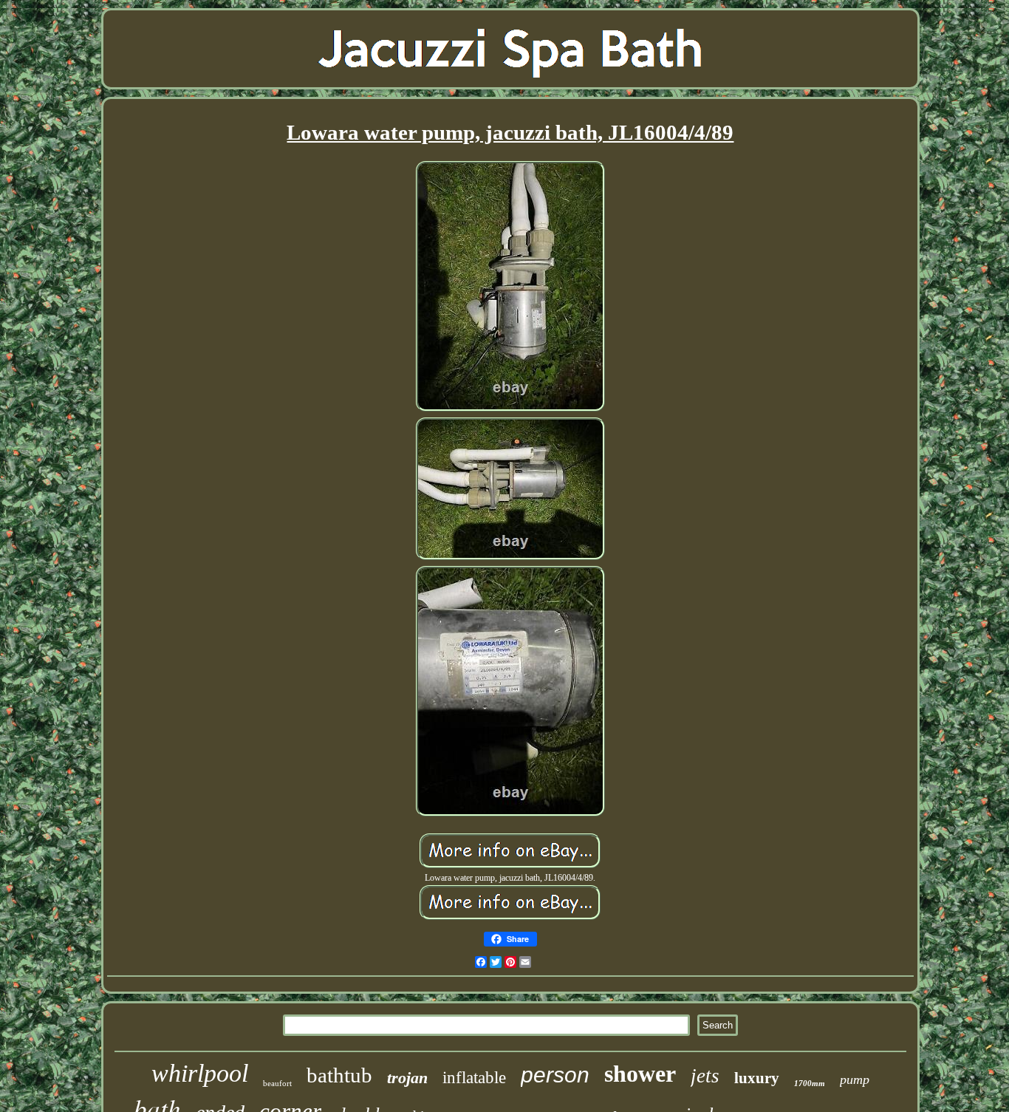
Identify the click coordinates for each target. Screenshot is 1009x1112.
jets (705, 1076)
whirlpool (199, 1073)
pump (854, 1079)
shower (640, 1073)
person (555, 1074)
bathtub (339, 1075)
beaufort (277, 1083)
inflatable (474, 1077)
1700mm (809, 1083)
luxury (756, 1078)
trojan (407, 1077)
